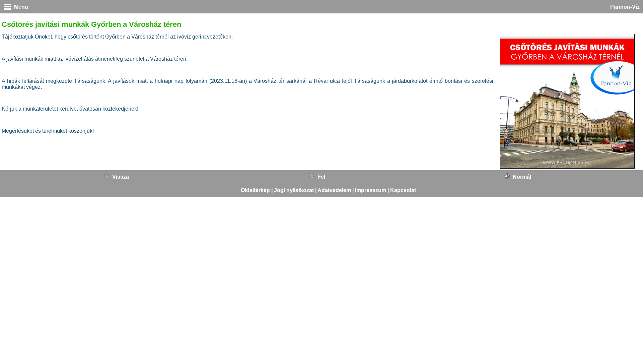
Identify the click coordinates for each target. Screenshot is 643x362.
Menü (21, 7)
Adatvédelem (334, 190)
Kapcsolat (403, 190)
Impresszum (370, 190)
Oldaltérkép (255, 190)
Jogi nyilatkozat (294, 190)
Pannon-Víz (625, 7)
